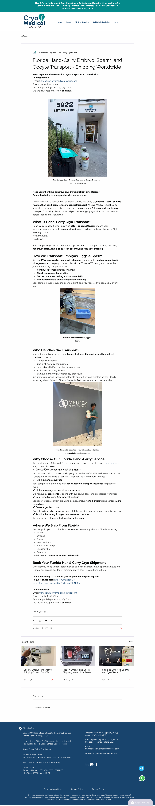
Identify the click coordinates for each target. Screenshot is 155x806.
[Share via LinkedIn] (46, 620)
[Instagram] (91, 764)
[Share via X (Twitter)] (40, 620)
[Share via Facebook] (34, 620)
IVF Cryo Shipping (41, 612)
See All (131, 641)
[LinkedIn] (87, 764)
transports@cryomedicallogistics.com (102, 749)
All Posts (24, 36)
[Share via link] (51, 620)
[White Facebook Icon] (96, 764)
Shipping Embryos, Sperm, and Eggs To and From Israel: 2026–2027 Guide (115, 671)
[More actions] (120, 52)
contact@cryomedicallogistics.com (101, 753)
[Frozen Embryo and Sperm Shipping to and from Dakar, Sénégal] (77, 656)
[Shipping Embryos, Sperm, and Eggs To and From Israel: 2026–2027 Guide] (116, 656)
